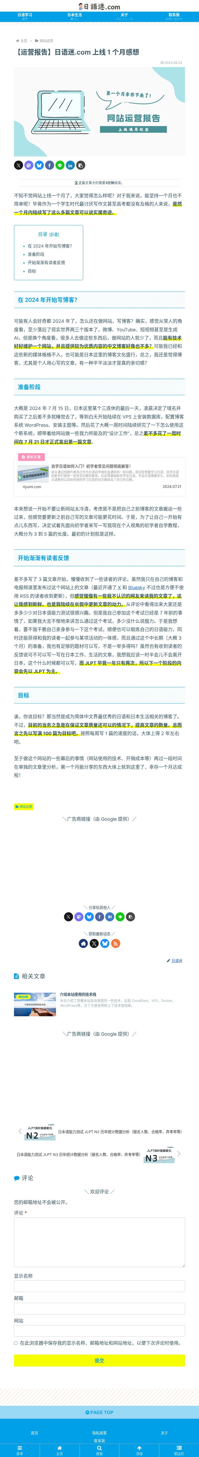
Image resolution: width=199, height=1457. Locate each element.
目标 (32, 271)
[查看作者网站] (83, 943)
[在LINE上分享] (60, 165)
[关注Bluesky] (104, 943)
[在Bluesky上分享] (39, 165)
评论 (20, 1213)
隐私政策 (99, 1433)
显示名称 (23, 1276)
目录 (42, 234)
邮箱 (18, 1298)
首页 (34, 1433)
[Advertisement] (99, 860)
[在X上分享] (18, 165)
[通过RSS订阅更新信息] (115, 943)
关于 (164, 1433)
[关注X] (94, 943)
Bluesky (136, 587)
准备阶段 (36, 254)
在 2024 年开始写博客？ (51, 246)
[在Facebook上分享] (49, 165)
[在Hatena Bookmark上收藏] (109, 916)
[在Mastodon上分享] (28, 165)
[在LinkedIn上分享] (70, 165)
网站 (18, 1321)
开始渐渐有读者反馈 (46, 262)
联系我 (99, 1440)
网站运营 (26, 807)
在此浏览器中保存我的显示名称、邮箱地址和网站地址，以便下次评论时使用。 (101, 1343)
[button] (80, 165)
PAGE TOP (101, 1412)
